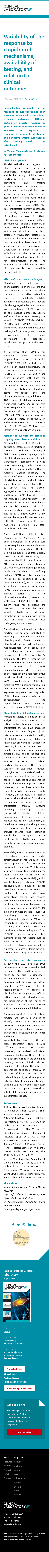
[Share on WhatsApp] (24, 1224)
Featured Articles (29, 99)
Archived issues (18, 1468)
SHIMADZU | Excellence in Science (14, 1342)
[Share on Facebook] (13, 1224)
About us (18, 1461)
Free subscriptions (19, 1476)
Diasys (7, 1331)
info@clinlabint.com (13, 1524)
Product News (7, 1471)
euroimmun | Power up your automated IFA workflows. (13, 1355)
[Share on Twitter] (18, 1224)
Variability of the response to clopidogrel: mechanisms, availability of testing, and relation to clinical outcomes (24, 62)
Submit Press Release (17, 1490)
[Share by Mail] (35, 1224)
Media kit (18, 1482)
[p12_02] (21, 1237)
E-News (7, 1478)
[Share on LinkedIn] (29, 1224)
